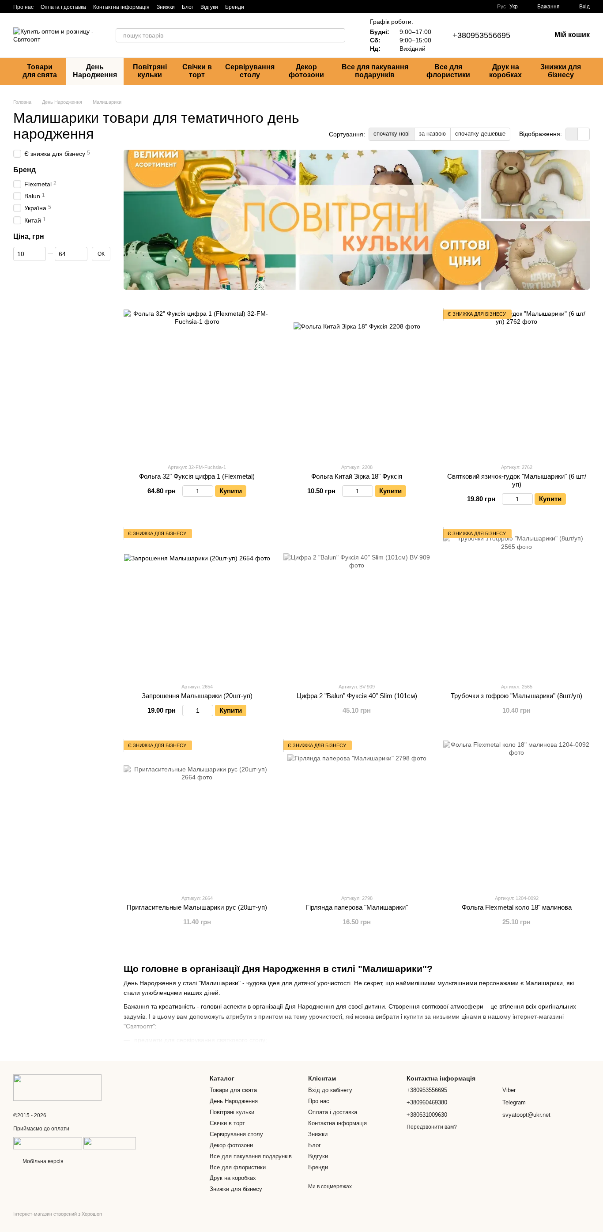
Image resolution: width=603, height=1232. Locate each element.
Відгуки (209, 7)
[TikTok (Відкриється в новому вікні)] (267, 6)
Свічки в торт (197, 71)
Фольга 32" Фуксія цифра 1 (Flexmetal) (197, 476)
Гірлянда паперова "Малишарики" (357, 907)
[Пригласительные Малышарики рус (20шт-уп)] (197, 814)
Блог (187, 7)
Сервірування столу (250, 71)
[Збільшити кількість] (209, 491)
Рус (501, 6)
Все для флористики (448, 71)
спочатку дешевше (480, 133)
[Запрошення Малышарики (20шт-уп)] (197, 602)
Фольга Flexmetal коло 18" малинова (517, 907)
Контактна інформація (121, 7)
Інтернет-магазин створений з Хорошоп (57, 1214)
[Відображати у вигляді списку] (583, 134)
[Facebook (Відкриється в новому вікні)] (277, 6)
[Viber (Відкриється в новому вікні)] (288, 6)
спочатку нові (391, 133)
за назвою (432, 133)
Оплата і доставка (63, 7)
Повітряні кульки (150, 71)
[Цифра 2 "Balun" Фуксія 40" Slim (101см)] (356, 602)
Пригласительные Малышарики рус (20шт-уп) (197, 907)
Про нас (23, 7)
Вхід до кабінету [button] (330, 1090)
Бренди (234, 7)
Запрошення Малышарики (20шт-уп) (197, 695)
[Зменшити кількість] (186, 491)
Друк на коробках (505, 71)
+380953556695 (481, 35)
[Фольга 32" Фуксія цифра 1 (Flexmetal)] (197, 383)
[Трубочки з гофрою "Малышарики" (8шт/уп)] (516, 602)
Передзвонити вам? (432, 1127)
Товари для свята (40, 71)
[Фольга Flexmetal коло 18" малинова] (516, 814)
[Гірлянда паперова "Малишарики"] (356, 814)
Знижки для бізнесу (560, 71)
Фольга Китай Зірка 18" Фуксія (356, 476)
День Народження (95, 71)
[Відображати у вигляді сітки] (572, 134)
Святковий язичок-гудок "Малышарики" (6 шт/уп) (516, 480)
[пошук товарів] (338, 35)
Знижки (166, 7)
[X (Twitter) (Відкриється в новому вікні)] (309, 6)
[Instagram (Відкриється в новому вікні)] (256, 6)
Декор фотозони (306, 71)
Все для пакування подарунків (375, 71)
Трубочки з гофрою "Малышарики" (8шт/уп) (516, 695)
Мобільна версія (42, 1161)
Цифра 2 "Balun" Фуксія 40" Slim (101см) (357, 695)
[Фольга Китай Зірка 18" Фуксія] (356, 383)
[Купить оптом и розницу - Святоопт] (57, 1087)
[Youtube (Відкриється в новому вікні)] (298, 6)
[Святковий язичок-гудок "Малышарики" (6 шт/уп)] (516, 383)
